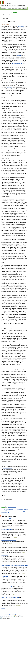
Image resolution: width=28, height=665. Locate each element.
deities (24, 47)
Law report (4, 546)
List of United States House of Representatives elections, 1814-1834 (7, 511)
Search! (25, 8)
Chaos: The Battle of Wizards (8, 540)
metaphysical (21, 26)
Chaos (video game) (6, 586)
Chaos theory (4, 576)
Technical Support (8, 614)
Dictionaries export (3, 616)
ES (23, 1)
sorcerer (19, 55)
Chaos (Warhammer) (6, 529)
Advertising (14, 614)
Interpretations (7, 14)
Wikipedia (14, 12)
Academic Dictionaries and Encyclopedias (12, 5)
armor (16, 141)
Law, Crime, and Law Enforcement (10, 597)
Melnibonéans (9, 87)
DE (20, 1)
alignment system (7, 468)
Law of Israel (4, 555)
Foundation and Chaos (7, 518)
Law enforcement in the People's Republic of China (14, 565)
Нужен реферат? (12, 507)
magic (22, 101)
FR (26, 1)
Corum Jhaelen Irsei (17, 63)
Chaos (3, 608)
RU (17, 1)
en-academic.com (5, 2)
